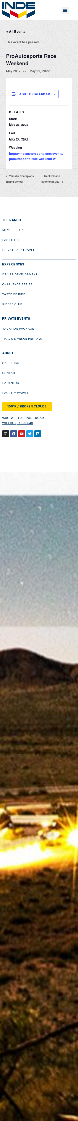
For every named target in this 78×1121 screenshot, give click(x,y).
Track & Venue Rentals (22, 338)
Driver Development (19, 274)
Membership (12, 230)
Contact (9, 373)
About (8, 353)
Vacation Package (18, 329)
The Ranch (11, 220)
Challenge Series (17, 284)
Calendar (10, 363)
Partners (10, 383)
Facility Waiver (15, 393)
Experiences (13, 264)
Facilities (10, 240)
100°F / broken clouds (27, 406)
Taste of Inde (13, 294)
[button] (65, 10)
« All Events (16, 31)
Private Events (16, 319)
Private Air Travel (18, 250)
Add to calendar (34, 94)
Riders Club (12, 304)
